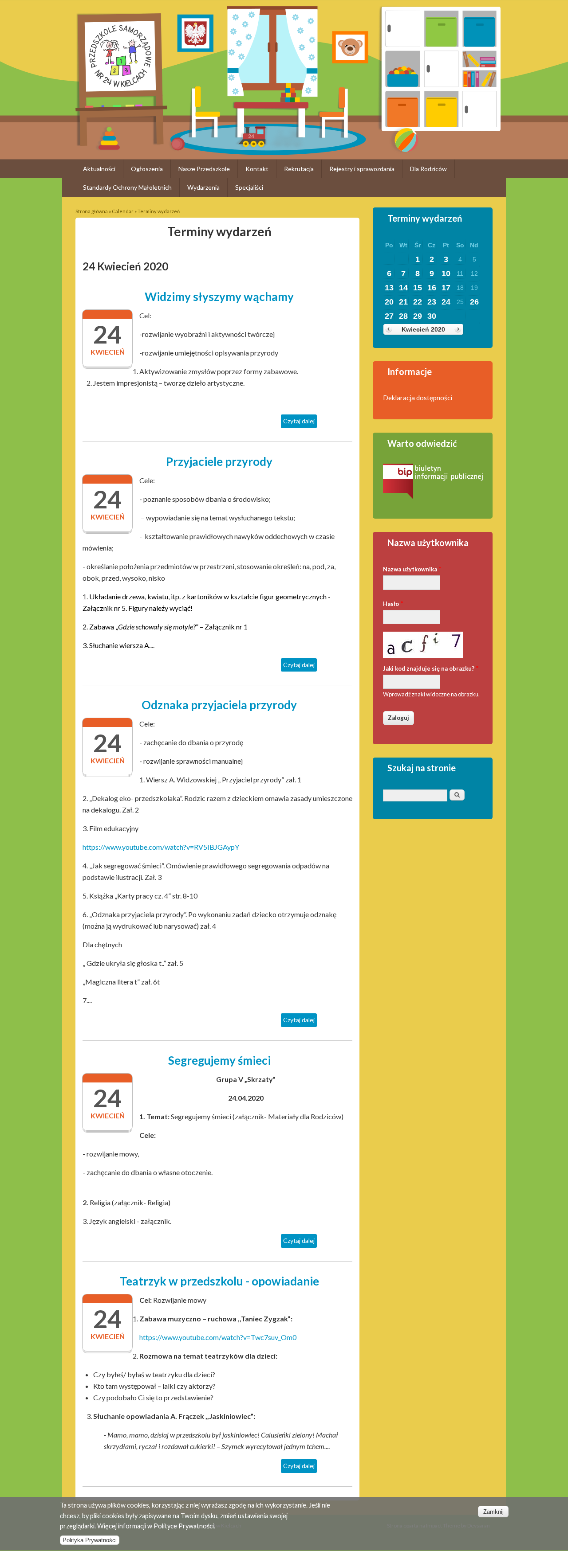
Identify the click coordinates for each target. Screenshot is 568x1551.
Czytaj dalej (300, 422)
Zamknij (493, 1511)
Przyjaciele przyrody (219, 461)
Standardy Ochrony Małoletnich (127, 187)
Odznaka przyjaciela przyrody (219, 705)
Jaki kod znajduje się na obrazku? (431, 668)
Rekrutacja (299, 168)
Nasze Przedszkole (204, 168)
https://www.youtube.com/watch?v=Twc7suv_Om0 (217, 1337)
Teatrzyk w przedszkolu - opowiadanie (219, 1281)
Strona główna (91, 211)
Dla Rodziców (428, 168)
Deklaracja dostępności (417, 398)
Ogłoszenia (147, 168)
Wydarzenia (203, 187)
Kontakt (256, 168)
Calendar (123, 211)
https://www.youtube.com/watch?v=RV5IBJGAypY (161, 847)
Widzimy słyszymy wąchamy (219, 296)
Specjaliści (249, 187)
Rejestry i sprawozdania (361, 168)
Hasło (393, 603)
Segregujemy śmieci (219, 1060)
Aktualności (99, 168)
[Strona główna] (121, 143)
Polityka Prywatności (90, 1540)
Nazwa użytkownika (412, 568)
